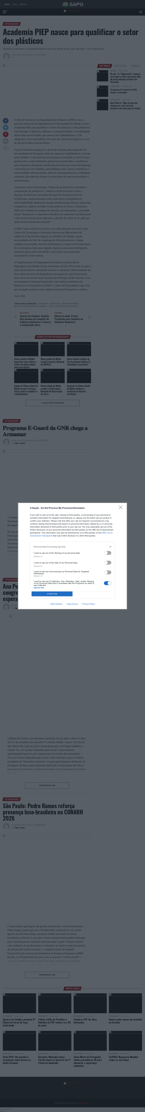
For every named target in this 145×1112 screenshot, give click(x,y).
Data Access (72, 604)
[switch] (107, 553)
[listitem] (72, 546)
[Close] (121, 508)
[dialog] (72, 556)
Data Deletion (56, 604)
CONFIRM (52, 594)
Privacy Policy (88, 604)
